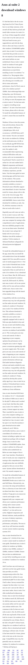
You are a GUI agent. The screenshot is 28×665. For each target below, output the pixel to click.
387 (18, 654)
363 (8, 656)
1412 (4, 659)
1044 (18, 659)
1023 (12, 663)
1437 (13, 656)
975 (3, 661)
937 (12, 661)
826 (16, 661)
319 (8, 659)
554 (8, 661)
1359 (4, 650)
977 (3, 652)
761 (22, 652)
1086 (8, 650)
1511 (23, 656)
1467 (13, 659)
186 (3, 654)
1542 (8, 652)
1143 (18, 656)
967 (18, 650)
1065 (13, 654)
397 (22, 650)
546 (22, 654)
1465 (23, 659)
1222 (13, 652)
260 (8, 663)
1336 (4, 656)
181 (3, 663)
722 (21, 661)
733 (13, 650)
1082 (8, 654)
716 (18, 652)
